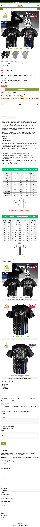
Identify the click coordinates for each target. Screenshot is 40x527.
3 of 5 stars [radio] (14, 415)
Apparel (2, 517)
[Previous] (3, 30)
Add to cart (22, 89)
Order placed (3, 106)
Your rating (3, 413)
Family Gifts (3, 509)
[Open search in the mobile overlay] (20, 9)
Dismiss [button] (27, 1)
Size (2, 72)
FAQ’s (2, 476)
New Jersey (6, 61)
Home (2, 61)
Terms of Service (4, 488)
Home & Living (4, 515)
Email (2, 435)
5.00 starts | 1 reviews (9, 65)
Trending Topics (4, 505)
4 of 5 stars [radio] (20, 415)
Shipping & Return (11, 117)
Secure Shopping (4, 482)
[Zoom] (2, 48)
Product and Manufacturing (7, 498)
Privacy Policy (4, 490)
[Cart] (38, 5)
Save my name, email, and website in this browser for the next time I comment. (17, 441)
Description (4, 117)
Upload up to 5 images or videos (7, 426)
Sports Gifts (3, 513)
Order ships (20, 106)
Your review (3, 417)
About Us (3, 471)
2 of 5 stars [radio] (7, 415)
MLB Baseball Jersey (13, 61)
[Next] (37, 30)
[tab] (4, 118)
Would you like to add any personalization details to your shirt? (13, 80)
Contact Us (3, 474)
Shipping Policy (4, 492)
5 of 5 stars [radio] (28, 415)
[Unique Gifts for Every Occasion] (20, 5)
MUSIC (2, 511)
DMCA (2, 480)
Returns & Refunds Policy (6, 494)
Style (2, 68)
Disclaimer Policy (4, 496)
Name (2, 430)
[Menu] (1, 5)
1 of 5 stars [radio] (2, 415)
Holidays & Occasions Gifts (7, 507)
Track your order (4, 478)
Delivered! (37, 106)
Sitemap (2, 519)
